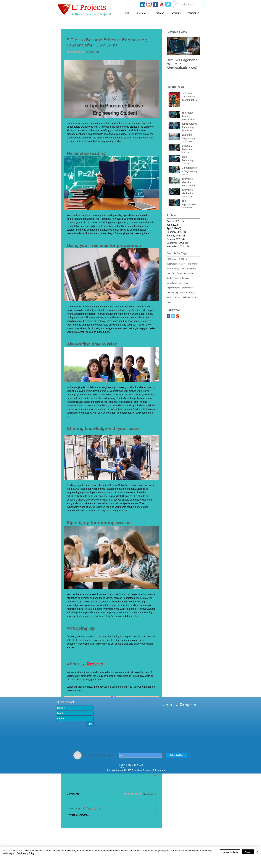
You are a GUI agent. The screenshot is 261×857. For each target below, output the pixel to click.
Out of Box (177, 273)
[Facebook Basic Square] (168, 316)
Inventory (191, 268)
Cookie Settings (230, 851)
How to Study (173, 268)
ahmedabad (172, 283)
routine (177, 297)
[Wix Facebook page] (155, 4)
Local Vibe (161, 770)
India (183, 268)
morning (190, 292)
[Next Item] (195, 46)
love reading (172, 292)
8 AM (181, 259)
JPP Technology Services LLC (141, 770)
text (196, 297)
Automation (172, 263)
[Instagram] (149, 4)
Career (182, 263)
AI (186, 259)
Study (169, 278)
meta (182, 292)
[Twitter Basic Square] (173, 316)
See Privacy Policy (25, 853)
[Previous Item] (171, 46)
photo (169, 297)
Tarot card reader (181, 278)
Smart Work (189, 273)
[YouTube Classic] (161, 4)
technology (187, 297)
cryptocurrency (173, 287)
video (169, 302)
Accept (248, 851)
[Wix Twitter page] (168, 4)
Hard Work (192, 263)
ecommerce (187, 287)
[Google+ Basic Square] (177, 316)
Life (168, 273)
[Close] (257, 852)
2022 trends (172, 259)
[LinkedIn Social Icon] (142, 4)
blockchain (183, 283)
